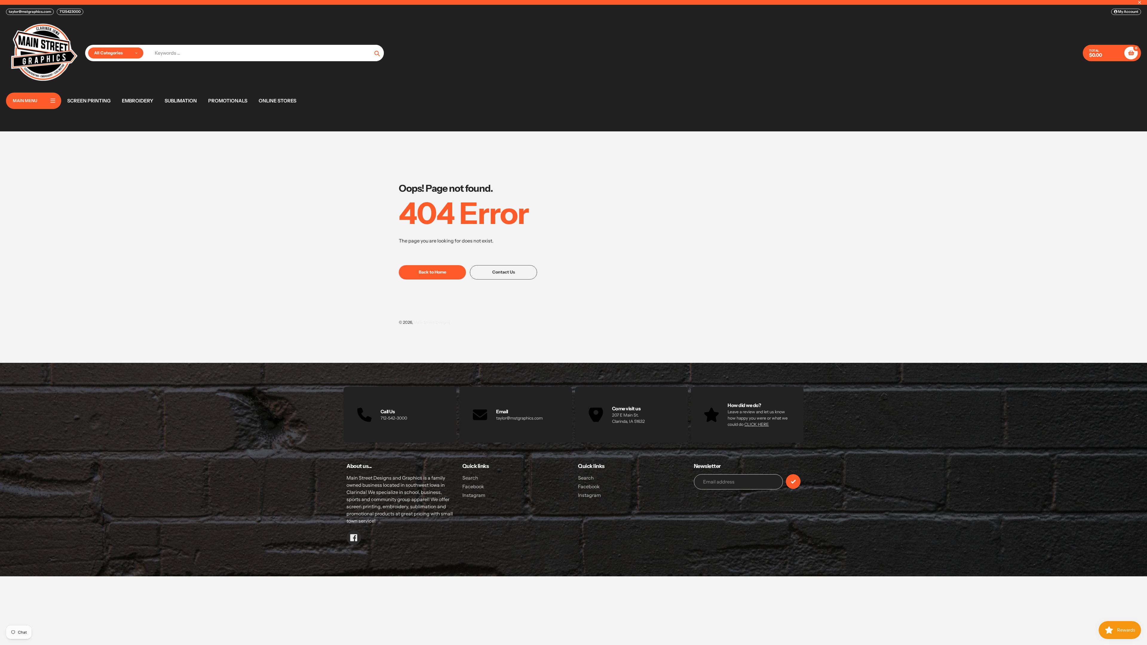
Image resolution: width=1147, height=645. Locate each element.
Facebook (473, 486)
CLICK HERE (756, 424)
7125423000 (70, 11)
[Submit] (793, 481)
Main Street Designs (432, 322)
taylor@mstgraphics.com (30, 11)
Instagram (473, 495)
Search (470, 478)
